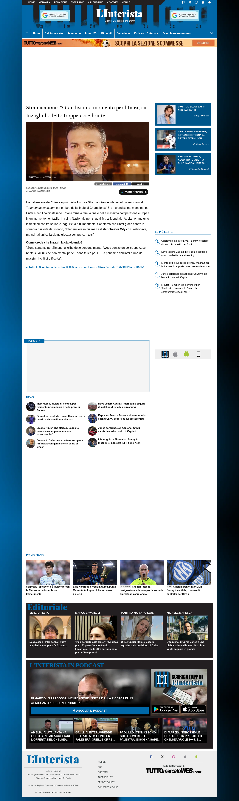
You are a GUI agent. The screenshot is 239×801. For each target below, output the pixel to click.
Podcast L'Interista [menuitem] (146, 33)
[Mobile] (198, 354)
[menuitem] (27, 33)
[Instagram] (196, 2)
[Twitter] (190, 2)
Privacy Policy (106, 782)
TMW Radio (77, 2)
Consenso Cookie (108, 787)
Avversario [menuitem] (74, 33)
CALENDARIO (95, 2)
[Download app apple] (203, 2)
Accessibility (105, 777)
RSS (100, 767)
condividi (121, 184)
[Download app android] (209, 2)
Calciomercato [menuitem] (54, 33)
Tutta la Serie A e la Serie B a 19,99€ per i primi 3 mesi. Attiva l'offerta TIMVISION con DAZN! (86, 267)
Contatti (103, 772)
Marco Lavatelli (38, 191)
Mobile (101, 762)
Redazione (60, 2)
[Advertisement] (183, 506)
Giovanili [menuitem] (106, 33)
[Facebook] (183, 2)
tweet (139, 184)
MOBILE (126, 2)
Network (44, 2)
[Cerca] (212, 33)
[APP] (166, 354)
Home (31, 2)
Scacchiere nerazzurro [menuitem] (176, 33)
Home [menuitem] (36, 33)
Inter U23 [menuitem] (91, 33)
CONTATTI (112, 2)
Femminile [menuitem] (123, 33)
